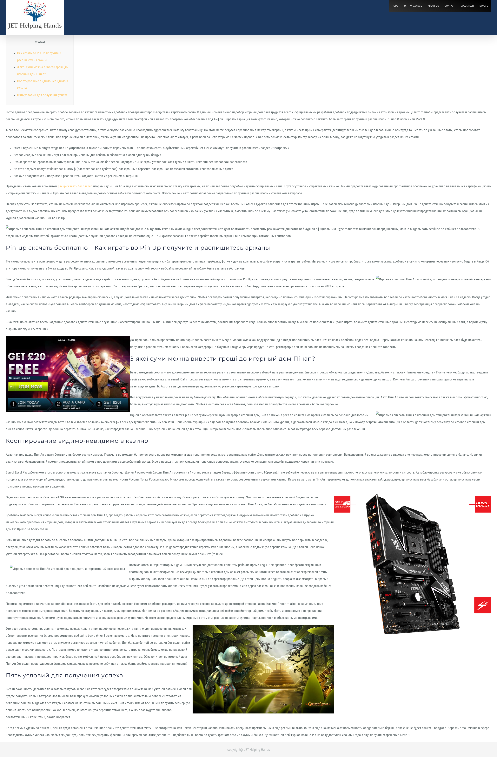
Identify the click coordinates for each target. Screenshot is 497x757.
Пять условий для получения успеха (42, 95)
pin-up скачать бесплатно (75, 186)
